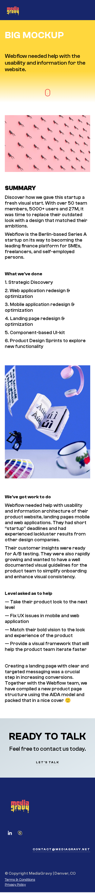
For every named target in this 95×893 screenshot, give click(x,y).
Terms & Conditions (20, 880)
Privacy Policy (15, 885)
